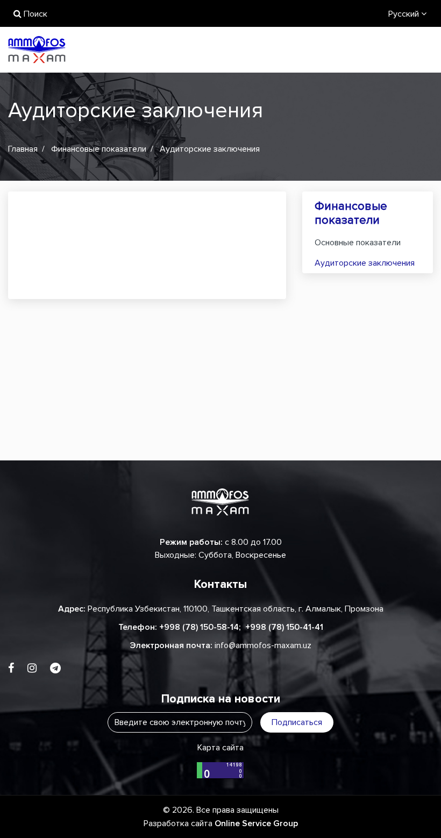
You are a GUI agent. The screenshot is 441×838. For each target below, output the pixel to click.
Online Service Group (256, 823)
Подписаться (297, 722)
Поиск (34, 14)
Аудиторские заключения (365, 263)
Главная (23, 149)
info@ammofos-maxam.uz (263, 645)
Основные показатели (358, 242)
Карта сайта (220, 747)
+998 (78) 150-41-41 (284, 627)
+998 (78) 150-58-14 (199, 627)
